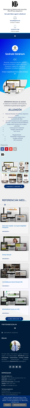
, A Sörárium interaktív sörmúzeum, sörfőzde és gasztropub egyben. (15, 104)
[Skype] (20, 367)
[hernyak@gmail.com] (15, 17)
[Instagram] (13, 367)
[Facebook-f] (10, 367)
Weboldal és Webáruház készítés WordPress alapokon (15, 10)
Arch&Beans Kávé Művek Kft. (12, 282)
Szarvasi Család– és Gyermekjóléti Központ (14, 226)
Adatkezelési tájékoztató (19, 404)
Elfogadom (7, 404)
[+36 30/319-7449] (15, 26)
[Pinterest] (16, 367)
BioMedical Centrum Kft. (11, 309)
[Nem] (28, 401)
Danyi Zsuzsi (6, 255)
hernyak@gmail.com (15, 20)
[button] (15, 36)
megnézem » (5, 231)
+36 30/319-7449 (15, 29)
